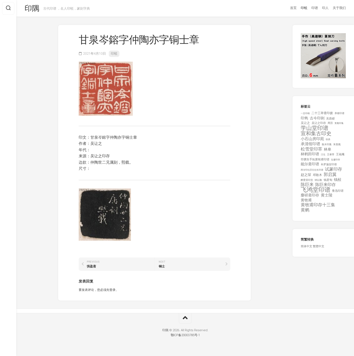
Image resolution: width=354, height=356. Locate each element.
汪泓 (323, 154)
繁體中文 (318, 246)
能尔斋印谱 (310, 164)
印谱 (314, 8)
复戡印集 (339, 123)
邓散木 (317, 175)
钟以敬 (318, 180)
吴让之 (305, 123)
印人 (325, 8)
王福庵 (340, 154)
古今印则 (317, 118)
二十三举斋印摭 (322, 113)
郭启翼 (330, 174)
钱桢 (337, 179)
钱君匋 (328, 179)
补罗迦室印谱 (329, 164)
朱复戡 (337, 144)
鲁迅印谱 (338, 190)
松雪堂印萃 (311, 149)
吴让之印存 (319, 123)
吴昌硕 (330, 118)
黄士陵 (326, 195)
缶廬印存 (335, 159)
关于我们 (339, 8)
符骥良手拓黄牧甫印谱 (315, 159)
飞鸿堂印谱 (315, 189)
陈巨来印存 (325, 185)
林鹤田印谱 (310, 154)
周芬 (330, 123)
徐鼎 (328, 139)
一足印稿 (305, 113)
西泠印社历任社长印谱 (312, 170)
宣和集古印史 (316, 133)
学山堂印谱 (314, 128)
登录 (112, 290)
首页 (293, 8)
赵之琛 (306, 175)
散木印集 (327, 144)
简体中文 (306, 246)
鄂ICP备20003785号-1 (185, 335)
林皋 (327, 149)
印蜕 (304, 8)
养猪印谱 (339, 113)
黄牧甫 (306, 200)
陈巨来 (307, 184)
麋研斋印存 (310, 195)
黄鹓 (305, 210)
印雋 (304, 118)
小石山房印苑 (312, 139)
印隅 (32, 8)
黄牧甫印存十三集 (318, 205)
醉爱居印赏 (307, 180)
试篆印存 (333, 169)
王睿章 (330, 154)
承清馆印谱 (310, 144)
